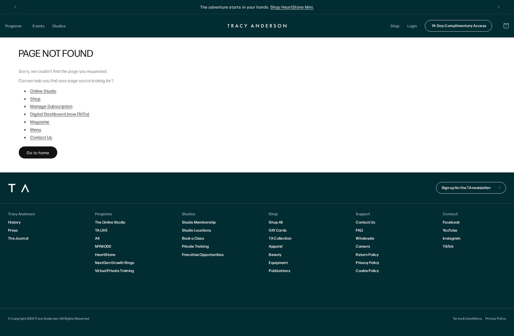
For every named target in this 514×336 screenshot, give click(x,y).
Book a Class (193, 238)
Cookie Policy (367, 270)
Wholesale (365, 238)
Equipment (278, 262)
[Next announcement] (499, 7)
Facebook (451, 222)
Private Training (195, 246)
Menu (35, 129)
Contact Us (41, 137)
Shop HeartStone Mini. (292, 6)
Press (13, 230)
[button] (15, 25)
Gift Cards (277, 230)
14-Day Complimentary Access (459, 25)
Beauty (275, 254)
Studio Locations (196, 230)
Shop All (276, 222)
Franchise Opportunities (203, 254)
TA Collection (280, 238)
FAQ (359, 230)
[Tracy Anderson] (257, 26)
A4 (97, 238)
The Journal (18, 238)
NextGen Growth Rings (114, 262)
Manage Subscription (51, 106)
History (14, 222)
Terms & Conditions (467, 318)
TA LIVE (101, 230)
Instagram (452, 238)
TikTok (448, 246)
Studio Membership (199, 222)
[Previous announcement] (15, 7)
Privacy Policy (367, 262)
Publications (279, 270)
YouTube (450, 230)
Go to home (38, 152)
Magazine (40, 121)
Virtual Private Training (114, 270)
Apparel (275, 246)
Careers (363, 246)
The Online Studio (110, 222)
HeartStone (105, 254)
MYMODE (103, 246)
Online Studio (43, 91)
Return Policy (367, 254)
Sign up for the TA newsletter (466, 187)
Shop (35, 98)
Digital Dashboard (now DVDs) (59, 114)
